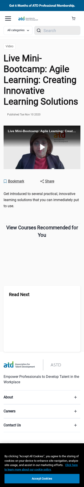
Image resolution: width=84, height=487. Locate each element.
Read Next (19, 294)
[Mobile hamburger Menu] (8, 18)
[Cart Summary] (75, 18)
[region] (42, 465)
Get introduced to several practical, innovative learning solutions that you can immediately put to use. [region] (41, 200)
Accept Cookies (42, 478)
